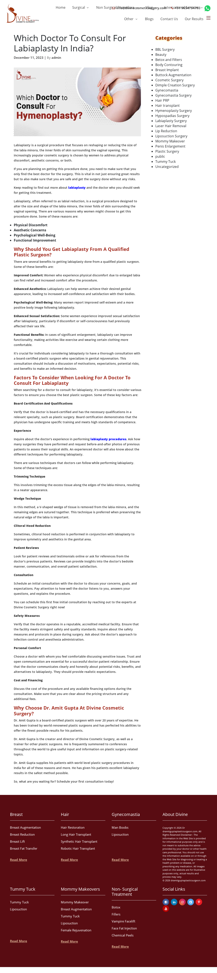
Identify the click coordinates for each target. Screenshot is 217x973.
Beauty (160, 54)
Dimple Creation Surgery (175, 85)
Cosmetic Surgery (169, 80)
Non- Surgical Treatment (125, 891)
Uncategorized (167, 166)
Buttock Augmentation (173, 75)
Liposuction (120, 834)
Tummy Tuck (165, 161)
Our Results (194, 19)
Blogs (149, 19)
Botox (116, 907)
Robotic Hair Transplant (78, 848)
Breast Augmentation (25, 827)
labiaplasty (77, 188)
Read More (18, 860)
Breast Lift (17, 841)
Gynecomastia (166, 90)
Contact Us (169, 19)
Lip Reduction (166, 131)
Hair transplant (167, 105)
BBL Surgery (165, 49)
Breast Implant (167, 69)
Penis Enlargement (170, 146)
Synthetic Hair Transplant (79, 841)
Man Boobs (120, 827)
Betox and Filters (168, 59)
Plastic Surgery (167, 151)
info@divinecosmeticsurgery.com (140, 8)
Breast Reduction (22, 834)
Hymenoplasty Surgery (173, 110)
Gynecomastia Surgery (173, 95)
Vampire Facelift (123, 921)
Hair (65, 814)
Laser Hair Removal (170, 126)
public (160, 156)
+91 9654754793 (187, 8)
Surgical (79, 7)
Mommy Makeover (170, 141)
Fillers (116, 914)
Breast (16, 814)
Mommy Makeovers (80, 889)
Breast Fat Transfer (23, 848)
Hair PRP (162, 100)
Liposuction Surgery (171, 136)
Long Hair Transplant (76, 834)
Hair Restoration (73, 827)
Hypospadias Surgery (172, 115)
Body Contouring (168, 64)
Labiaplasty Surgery (171, 120)
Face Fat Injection (124, 928)
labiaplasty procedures (108, 439)
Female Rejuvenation (76, 930)
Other (129, 19)
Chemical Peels (123, 935)
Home (60, 7)
